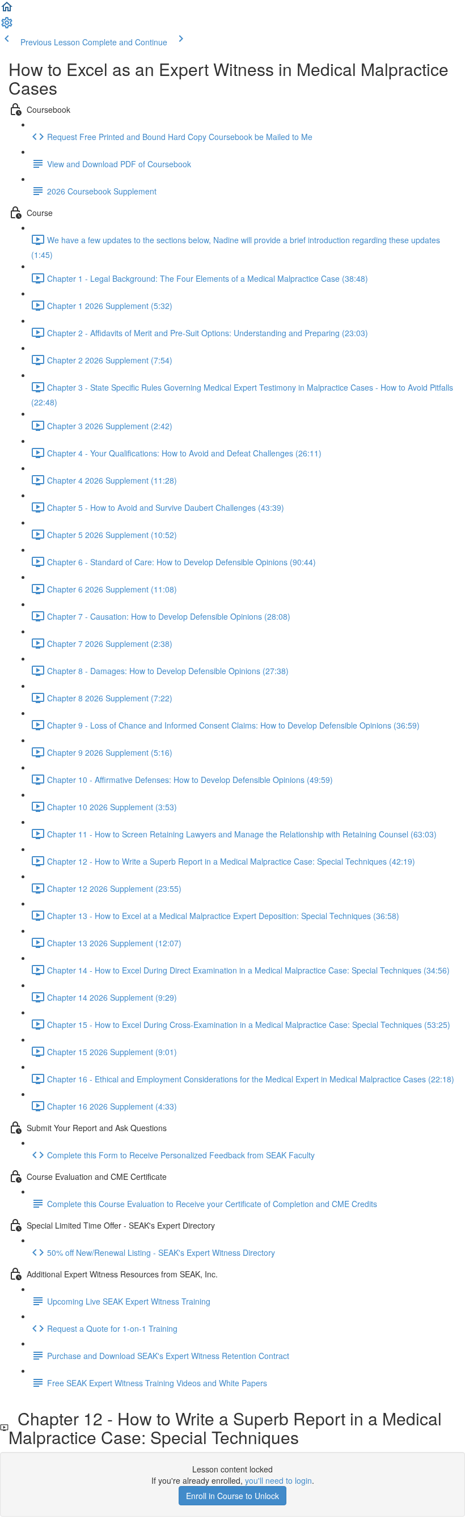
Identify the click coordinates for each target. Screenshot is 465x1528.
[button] (7, 10)
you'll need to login (278, 1480)
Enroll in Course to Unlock (232, 1495)
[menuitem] (7, 26)
